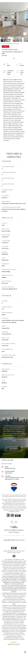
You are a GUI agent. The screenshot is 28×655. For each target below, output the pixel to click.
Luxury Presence (14, 532)
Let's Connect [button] (14, 448)
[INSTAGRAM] (16, 522)
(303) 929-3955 (8, 473)
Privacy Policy (20, 540)
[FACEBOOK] (12, 522)
